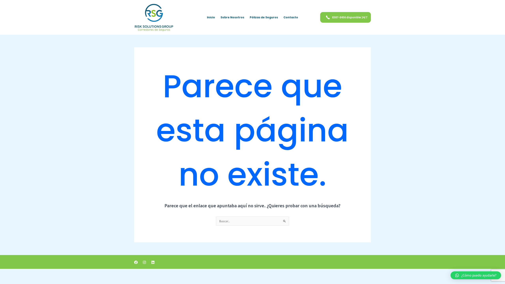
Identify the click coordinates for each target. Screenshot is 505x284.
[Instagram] (144, 262)
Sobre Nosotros (232, 17)
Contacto (290, 17)
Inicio (211, 17)
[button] (476, 275)
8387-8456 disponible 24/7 (349, 17)
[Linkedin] (153, 262)
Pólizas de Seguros (264, 17)
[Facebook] (136, 262)
